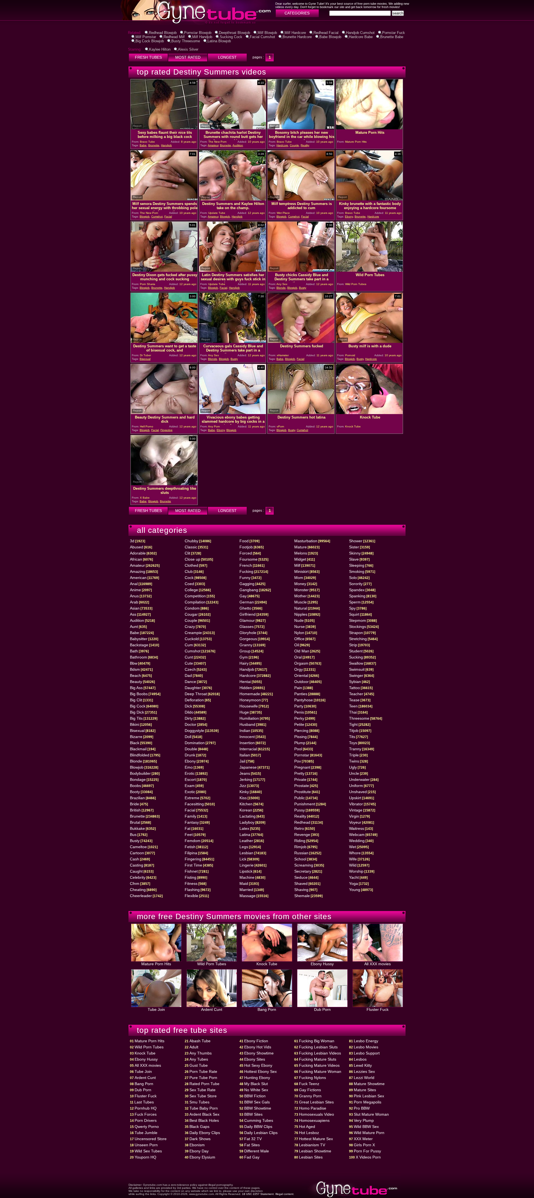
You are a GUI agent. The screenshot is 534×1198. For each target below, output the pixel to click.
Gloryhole (247, 632)
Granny (246, 645)
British (135, 810)
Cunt (189, 657)
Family (190, 816)
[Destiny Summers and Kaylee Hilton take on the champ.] (232, 199)
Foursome (248, 559)
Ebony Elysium (202, 1157)
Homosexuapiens (314, 1120)
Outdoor (301, 681)
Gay (243, 596)
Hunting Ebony (257, 1077)
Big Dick (137, 712)
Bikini (134, 724)
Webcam (357, 834)
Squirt (354, 614)
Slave (354, 559)
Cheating (138, 889)
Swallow (356, 663)
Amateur (213, 145)
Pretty (299, 773)
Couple (294, 145)
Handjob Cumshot (360, 33)
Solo (353, 577)
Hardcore (282, 145)
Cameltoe (138, 847)
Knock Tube (266, 964)
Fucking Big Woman (316, 1041)
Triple (354, 755)
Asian (135, 608)
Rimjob (300, 847)
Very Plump (364, 1120)
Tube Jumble (146, 1132)
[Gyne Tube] (162, 23)
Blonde (281, 287)
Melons (300, 553)
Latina (244, 834)
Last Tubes (144, 1102)
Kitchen (246, 804)
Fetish (190, 847)
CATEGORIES (297, 13)
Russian (301, 853)
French (245, 565)
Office (299, 639)
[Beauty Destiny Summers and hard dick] (164, 412)
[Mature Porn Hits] (369, 127)
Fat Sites (252, 1145)
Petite (299, 724)
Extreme (192, 798)
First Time (193, 865)
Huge (244, 712)
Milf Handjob (202, 37)
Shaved (301, 883)
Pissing (300, 736)
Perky (299, 718)
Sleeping (356, 565)
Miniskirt (301, 571)
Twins (354, 761)
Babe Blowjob (330, 37)
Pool (298, 749)
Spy (352, 608)
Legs (243, 847)
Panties (300, 694)
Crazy (190, 626)
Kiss (243, 798)
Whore (355, 853)
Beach (135, 675)
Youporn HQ (145, 1157)
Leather (246, 840)
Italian (244, 755)
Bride (134, 804)
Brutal (135, 822)
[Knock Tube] (369, 412)
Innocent (247, 736)
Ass (133, 614)
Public (299, 798)
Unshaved (358, 791)
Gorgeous (248, 639)
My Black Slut (256, 1083)
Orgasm (301, 663)
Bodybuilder (140, 773)
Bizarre (136, 736)
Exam (190, 785)
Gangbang (248, 590)
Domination (195, 743)
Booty (135, 791)
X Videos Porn (368, 1157)
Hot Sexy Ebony (258, 1065)
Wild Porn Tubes (211, 964)
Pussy (299, 810)
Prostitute (302, 791)
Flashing (192, 889)
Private (300, 779)
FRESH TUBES (148, 57)
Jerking (245, 779)
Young (354, 889)
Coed (189, 583)
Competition (195, 596)
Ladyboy (246, 822)
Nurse (299, 626)
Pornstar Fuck (393, 33)
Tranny (355, 749)
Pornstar (301, 755)
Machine (246, 877)
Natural (300, 608)
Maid (243, 883)
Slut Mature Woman (371, 1114)
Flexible (191, 895)
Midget (300, 559)
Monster (301, 590)
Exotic (190, 791)
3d (132, 541)
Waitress (356, 828)
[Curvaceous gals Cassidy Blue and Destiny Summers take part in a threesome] (232, 341)
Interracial (248, 749)
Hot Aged (307, 1126)
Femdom (193, 840)
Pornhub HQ (146, 1108)
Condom (192, 608)
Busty (302, 287)
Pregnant (302, 767)
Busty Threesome (185, 41)
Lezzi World (364, 1077)
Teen (353, 706)
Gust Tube (198, 1065)
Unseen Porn (146, 1145)
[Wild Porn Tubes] (369, 270)
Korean (245, 810)
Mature (300, 547)
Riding (299, 840)
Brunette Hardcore (297, 37)
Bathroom (138, 657)
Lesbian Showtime (315, 1151)
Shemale (302, 895)
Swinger (356, 675)
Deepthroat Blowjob (234, 33)
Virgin (354, 816)
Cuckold (192, 639)
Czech (190, 669)
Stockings (357, 626)
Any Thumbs (200, 1053)
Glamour (247, 620)
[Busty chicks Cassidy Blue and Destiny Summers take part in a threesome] (301, 270)
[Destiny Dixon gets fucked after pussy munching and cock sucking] (164, 270)
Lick (242, 859)
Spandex (357, 590)
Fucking (246, 571)
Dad (188, 675)
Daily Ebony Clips (204, 1132)
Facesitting (194, 804)
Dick (188, 706)
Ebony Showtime (259, 1053)
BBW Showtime (257, 1108)
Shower (355, 541)
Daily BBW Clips (258, 1126)
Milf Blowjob (267, 33)
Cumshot (157, 216)
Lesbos (360, 1059)
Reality (305, 145)
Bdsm (135, 669)
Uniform (356, 785)
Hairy (244, 663)
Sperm (355, 602)
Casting (136, 865)
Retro (299, 828)
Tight (353, 724)
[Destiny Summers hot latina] (301, 412)
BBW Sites (253, 1114)
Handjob (166, 145)
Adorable (138, 553)
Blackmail (138, 749)
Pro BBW (362, 1108)
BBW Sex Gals (257, 1102)
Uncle (354, 773)
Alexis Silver (188, 49)
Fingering (166, 430)
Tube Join (156, 1009)
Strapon (356, 632)
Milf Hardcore (295, 33)
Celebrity (137, 877)
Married (246, 889)
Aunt (134, 626)
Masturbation (305, 541)
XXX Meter (363, 1139)
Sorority (356, 583)
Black (134, 743)
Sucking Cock (231, 37)
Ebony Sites (254, 1059)
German (246, 602)
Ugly (353, 767)
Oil (296, 645)
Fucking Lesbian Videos (320, 1053)
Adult (193, 1047)
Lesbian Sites (311, 1157)
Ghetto (245, 608)
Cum (189, 645)
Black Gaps (199, 1126)
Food (244, 541)
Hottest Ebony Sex (260, 1071)
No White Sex (256, 1090)
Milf (297, 565)
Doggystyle (194, 730)
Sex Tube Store (203, 1096)
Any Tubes (198, 1059)
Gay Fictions (310, 1090)
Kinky (244, 791)
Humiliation (249, 718)
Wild (353, 865)
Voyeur (355, 822)
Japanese (248, 767)
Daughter (193, 687)
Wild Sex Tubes (148, 1151)
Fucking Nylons (312, 1077)
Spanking (357, 596)
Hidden (245, 687)
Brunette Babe (391, 37)
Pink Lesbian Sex (369, 1096)
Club (189, 571)
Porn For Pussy (367, 1151)
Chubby (191, 541)
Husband (247, 724)
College (191, 590)
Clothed (191, 565)
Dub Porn (322, 1009)
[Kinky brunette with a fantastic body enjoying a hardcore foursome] (369, 199)
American (138, 577)
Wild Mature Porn (369, 1132)
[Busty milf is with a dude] (369, 341)
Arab (134, 602)
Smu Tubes (199, 1102)
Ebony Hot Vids (257, 1047)
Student (356, 651)
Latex (244, 828)
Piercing (301, 730)
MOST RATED (188, 57)
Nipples (300, 614)
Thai (353, 712)
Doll (188, 736)
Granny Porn (310, 1096)
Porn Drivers (146, 1120)
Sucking (356, 657)
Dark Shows (200, 1139)
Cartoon (137, 853)
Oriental (301, 675)
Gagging (246, 583)
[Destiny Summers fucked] (301, 341)
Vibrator (356, 804)
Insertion (247, 743)
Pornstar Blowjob (197, 33)
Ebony (349, 216)
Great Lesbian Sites (316, 1102)
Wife (353, 859)
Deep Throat (196, 694)
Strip (353, 645)
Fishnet (191, 871)
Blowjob (145, 216)
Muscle (300, 602)
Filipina (191, 853)
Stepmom (357, 620)
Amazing (137, 571)
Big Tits (136, 718)
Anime (135, 590)
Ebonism (197, 1145)
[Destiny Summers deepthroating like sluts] (164, 483)
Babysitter (138, 639)
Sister (354, 547)
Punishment (304, 804)
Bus (133, 834)
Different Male (256, 1151)
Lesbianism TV (312, 1145)
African (136, 559)
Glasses (246, 626)
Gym (243, 657)
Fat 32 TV (253, 1139)
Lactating (247, 816)
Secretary (302, 871)
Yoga (353, 883)
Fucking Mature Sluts (317, 1059)
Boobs (135, 785)
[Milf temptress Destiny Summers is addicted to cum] (301, 199)
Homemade (249, 694)
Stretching (358, 639)
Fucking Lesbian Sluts (318, 1047)
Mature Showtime (369, 1083)
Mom (298, 577)
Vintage (355, 810)
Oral (298, 657)
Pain (298, 687)
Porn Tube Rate (203, 1071)
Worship (356, 871)
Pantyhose (303, 700)
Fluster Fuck (378, 1009)
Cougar (191, 614)
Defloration (194, 700)
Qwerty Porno (147, 1126)
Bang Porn (267, 1009)
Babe (143, 145)
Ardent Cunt (211, 1009)
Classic (191, 547)
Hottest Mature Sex (316, 1139)
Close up (192, 559)
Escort (190, 779)
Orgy (298, 669)
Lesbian (246, 853)
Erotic (190, 773)
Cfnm (134, 883)
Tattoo (354, 687)
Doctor (190, 724)
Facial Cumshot (262, 37)
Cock (189, 577)
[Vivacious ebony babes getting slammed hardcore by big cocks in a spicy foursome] (232, 412)
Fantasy (192, 822)
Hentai (245, 681)
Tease (354, 700)
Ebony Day (199, 1151)
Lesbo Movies (366, 1047)
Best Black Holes (204, 1120)
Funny (245, 577)
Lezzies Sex (364, 1071)
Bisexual (145, 358)
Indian (244, 730)
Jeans (244, 773)
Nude (299, 620)
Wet (352, 847)
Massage (247, 895)
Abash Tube (200, 1041)
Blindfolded (139, 755)
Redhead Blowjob (163, 33)
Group (245, 651)
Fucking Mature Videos (319, 1065)
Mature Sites (365, 1090)
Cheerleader (141, 895)
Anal (134, 583)
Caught (136, 871)
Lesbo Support (367, 1053)
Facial (168, 216)
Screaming (303, 865)
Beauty (136, 681)
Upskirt (355, 798)
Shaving (301, 889)
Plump (299, 743)
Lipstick (246, 871)
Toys (353, 743)
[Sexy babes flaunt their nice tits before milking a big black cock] (164, 127)
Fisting (190, 877)
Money (300, 583)
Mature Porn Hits (156, 964)
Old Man (301, 651)
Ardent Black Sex (204, 1114)
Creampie (193, 632)
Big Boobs (139, 694)
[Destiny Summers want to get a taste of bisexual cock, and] (164, 341)
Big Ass (136, 687)
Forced (245, 553)
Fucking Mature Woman (320, 1071)
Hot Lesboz (309, 1132)
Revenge (302, 834)
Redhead (302, 822)
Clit (187, 553)
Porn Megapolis (367, 1102)
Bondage (138, 779)
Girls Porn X (364, 1145)
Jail (242, 761)
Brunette (153, 145)
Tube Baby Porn (203, 1108)
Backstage (139, 645)
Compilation (195, 602)
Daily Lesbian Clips (261, 1132)
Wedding (357, 840)
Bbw (133, 663)
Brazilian (137, 798)
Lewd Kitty (363, 1065)
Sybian (355, 681)
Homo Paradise (312, 1108)
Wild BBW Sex (366, 1126)
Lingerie (246, 865)
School (300, 859)
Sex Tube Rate (202, 1090)
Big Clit (136, 700)
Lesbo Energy (366, 1041)
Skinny (355, 553)
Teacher (356, 694)
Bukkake (137, 828)
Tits (352, 736)
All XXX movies (377, 964)
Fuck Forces (146, 1114)
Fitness (191, 883)
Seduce (301, 877)
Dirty (189, 718)
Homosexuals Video (316, 1114)
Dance (190, 681)
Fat (188, 828)
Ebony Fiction (256, 1041)
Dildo (189, 712)
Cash (134, 859)
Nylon (299, 632)
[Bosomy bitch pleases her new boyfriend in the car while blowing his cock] (301, 127)
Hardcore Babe (361, 37)
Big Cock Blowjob (149, 41)
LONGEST (227, 57)
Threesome (359, 718)
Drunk (190, 755)
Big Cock (137, 706)
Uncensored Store (151, 1139)
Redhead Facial (325, 33)
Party (298, 706)
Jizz (242, 785)
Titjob (354, 730)
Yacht (354, 877)
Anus (134, 596)
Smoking (356, 571)
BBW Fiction (255, 1096)
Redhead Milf (174, 37)
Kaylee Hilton (159, 49)
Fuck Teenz (309, 1083)
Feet (189, 834)
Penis (299, 712)
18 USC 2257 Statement (258, 1193)
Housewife (248, 706)
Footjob (246, 547)
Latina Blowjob (219, 41)
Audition (238, 145)
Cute (189, 663)
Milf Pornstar (145, 37)
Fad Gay (251, 1157)
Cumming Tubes (258, 1120)
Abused (136, 547)
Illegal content (284, 1193)
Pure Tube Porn (203, 1077)
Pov (297, 761)
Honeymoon (250, 700)
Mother (300, 596)
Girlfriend (247, 614)
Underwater (359, 779)
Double (191, 749)
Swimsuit (357, 669)
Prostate (301, 785)
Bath (134, 651)
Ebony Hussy (322, 964)
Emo (189, 767)
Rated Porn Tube (204, 1083)
